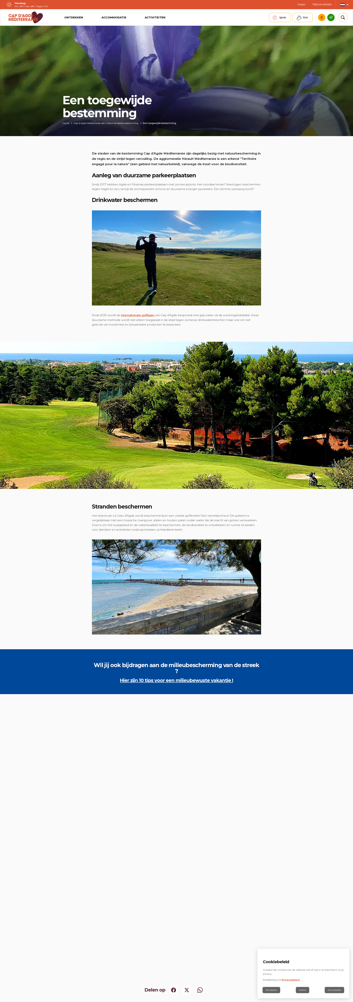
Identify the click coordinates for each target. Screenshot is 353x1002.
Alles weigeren (271, 990)
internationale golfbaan (138, 315)
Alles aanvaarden (334, 990)
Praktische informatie (322, 4)
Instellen (302, 990)
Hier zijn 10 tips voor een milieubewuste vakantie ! (176, 680)
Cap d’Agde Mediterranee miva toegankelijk (321, 17)
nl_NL (344, 4)
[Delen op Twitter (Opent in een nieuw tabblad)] (186, 990)
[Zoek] (342, 17)
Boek (305, 17)
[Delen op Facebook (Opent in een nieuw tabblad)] (173, 990)
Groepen (301, 4)
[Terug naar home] (26, 17)
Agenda (282, 17)
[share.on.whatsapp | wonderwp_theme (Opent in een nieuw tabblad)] (200, 990)
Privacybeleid (290, 979)
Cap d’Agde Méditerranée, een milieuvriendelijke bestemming (331, 17)
